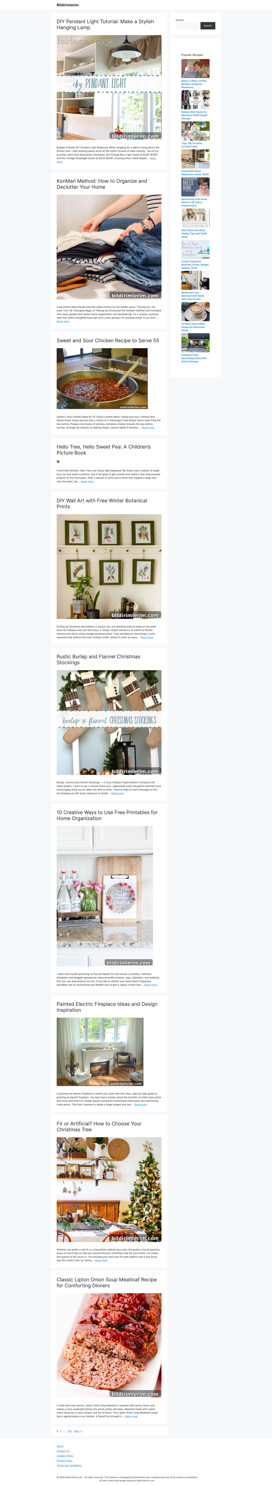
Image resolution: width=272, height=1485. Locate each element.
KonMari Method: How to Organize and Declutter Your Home (102, 184)
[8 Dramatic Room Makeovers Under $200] (195, 158)
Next (78, 1431)
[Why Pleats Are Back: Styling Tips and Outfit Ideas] (195, 218)
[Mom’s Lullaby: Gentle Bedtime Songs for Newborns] (195, 68)
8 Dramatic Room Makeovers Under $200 (195, 173)
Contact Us (63, 1451)
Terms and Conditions (69, 1465)
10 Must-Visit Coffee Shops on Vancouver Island (193, 327)
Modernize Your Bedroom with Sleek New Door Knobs (192, 295)
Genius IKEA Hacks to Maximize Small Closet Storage (194, 115)
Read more (63, 321)
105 (69, 1431)
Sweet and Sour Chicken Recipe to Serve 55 (108, 340)
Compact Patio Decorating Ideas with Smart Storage (193, 358)
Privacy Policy (64, 1460)
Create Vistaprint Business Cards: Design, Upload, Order (195, 264)
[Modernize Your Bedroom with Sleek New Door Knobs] (195, 280)
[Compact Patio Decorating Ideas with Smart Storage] (195, 342)
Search (180, 20)
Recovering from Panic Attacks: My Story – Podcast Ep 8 (194, 202)
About (60, 1446)
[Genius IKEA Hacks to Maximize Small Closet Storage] (195, 99)
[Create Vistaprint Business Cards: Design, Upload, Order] (195, 249)
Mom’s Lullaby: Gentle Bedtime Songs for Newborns (193, 84)
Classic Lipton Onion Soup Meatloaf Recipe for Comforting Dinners (107, 1282)
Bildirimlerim (68, 5)
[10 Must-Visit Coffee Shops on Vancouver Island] (195, 311)
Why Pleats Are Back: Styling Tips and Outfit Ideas (194, 233)
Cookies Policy (65, 1455)
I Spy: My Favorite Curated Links (191, 145)
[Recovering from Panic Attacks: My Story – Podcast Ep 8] (195, 186)
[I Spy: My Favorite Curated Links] (195, 131)
